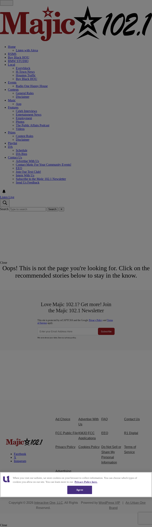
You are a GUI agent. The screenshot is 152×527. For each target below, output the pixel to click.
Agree (79, 489)
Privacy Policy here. (86, 481)
